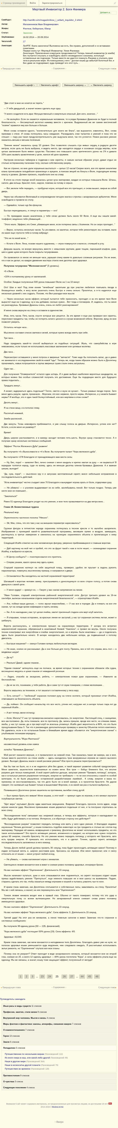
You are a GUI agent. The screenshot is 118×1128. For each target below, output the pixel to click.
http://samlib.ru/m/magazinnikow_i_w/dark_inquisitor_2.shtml (52, 20)
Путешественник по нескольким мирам (24, 1054)
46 (97, 976)
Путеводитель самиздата (12, 999)
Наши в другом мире (15, 1061)
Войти (33, 3)
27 (71, 976)
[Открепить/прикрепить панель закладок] (115, 3)
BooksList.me (57, 1107)
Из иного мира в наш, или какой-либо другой (27, 1057)
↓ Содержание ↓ (58, 68)
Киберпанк (38, 28)
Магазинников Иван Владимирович (40, 24)
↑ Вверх (59, 1122)
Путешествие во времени (17, 1069)
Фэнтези (27, 28)
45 (89, 976)
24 (49, 976)
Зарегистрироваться (52, 3)
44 (82, 976)
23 (42, 976)
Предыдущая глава (11, 68)
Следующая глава (107, 68)
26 (64, 976)
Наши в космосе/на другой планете (22, 1065)
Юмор (48, 28)
